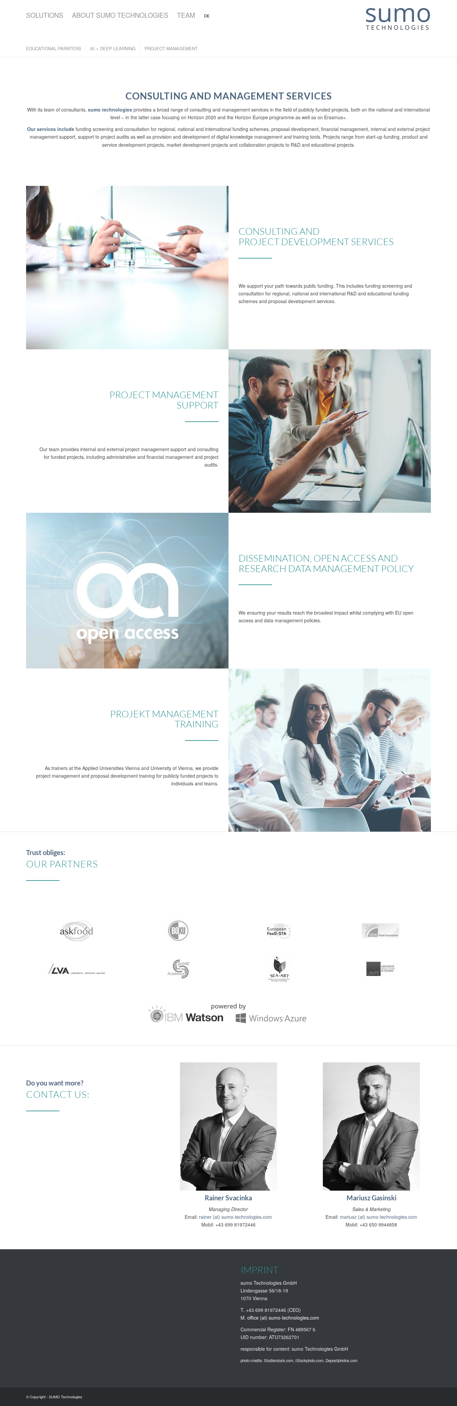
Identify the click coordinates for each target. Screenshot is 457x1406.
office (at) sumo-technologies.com (283, 1317)
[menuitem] (45, 15)
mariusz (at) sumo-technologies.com (378, 1216)
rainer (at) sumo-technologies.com (235, 1216)
